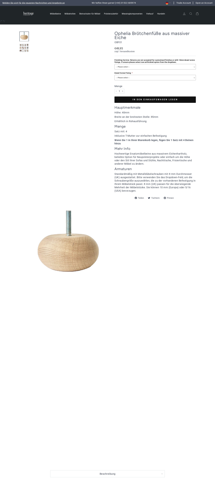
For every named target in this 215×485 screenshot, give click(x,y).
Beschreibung (107, 473)
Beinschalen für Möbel (89, 14)
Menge (118, 86)
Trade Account (183, 3)
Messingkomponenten (132, 14)
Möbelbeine (55, 14)
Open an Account (204, 3)
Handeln (161, 14)
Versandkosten (127, 51)
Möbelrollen (70, 14)
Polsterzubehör (111, 14)
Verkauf (150, 14)
